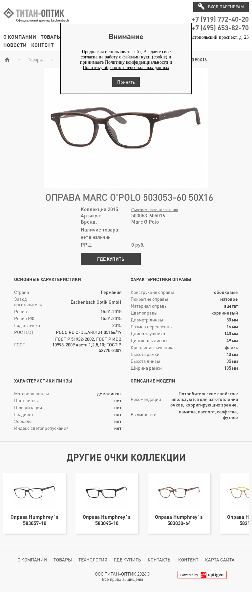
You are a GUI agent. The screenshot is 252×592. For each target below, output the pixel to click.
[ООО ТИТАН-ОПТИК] (36, 25)
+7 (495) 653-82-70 (220, 27)
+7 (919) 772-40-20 (220, 19)
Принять (126, 82)
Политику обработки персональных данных (126, 67)
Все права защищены (122, 579)
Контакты (160, 559)
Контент (42, 45)
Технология (92, 559)
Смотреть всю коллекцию (154, 210)
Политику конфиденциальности (136, 62)
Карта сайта (220, 559)
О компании (19, 36)
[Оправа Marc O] (126, 185)
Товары (51, 36)
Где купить (110, 259)
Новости (15, 45)
